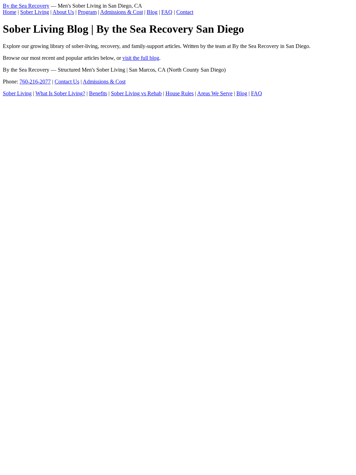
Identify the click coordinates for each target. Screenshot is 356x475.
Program (87, 12)
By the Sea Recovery (26, 6)
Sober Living (34, 12)
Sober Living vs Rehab (136, 93)
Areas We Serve (215, 93)
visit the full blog (140, 58)
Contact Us (67, 81)
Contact (184, 12)
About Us (63, 12)
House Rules (179, 93)
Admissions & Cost (121, 12)
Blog (152, 12)
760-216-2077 (35, 81)
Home (9, 12)
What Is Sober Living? (60, 93)
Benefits (98, 93)
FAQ (166, 12)
